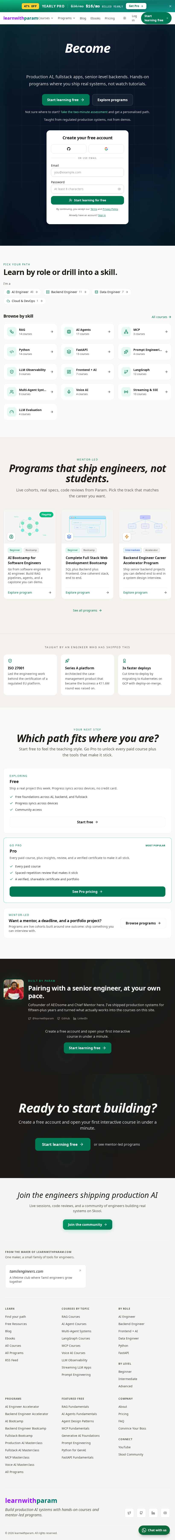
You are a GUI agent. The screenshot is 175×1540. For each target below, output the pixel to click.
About (122, 1407)
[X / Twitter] (129, 1513)
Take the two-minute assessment (84, 112)
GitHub (65, 1018)
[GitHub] (141, 1513)
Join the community (85, 1224)
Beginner (125, 1372)
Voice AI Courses (73, 1353)
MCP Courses (71, 1346)
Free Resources (16, 1324)
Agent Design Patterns (78, 1421)
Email (55, 165)
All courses (159, 317)
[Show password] (119, 189)
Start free (85, 822)
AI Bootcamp (14, 1421)
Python (123, 1346)
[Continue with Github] (68, 149)
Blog (83, 18)
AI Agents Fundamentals (79, 1414)
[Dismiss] (170, 6)
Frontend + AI (128, 1331)
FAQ (121, 1421)
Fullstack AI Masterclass (22, 1450)
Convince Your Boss (132, 1428)
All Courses (13, 1346)
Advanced (125, 1386)
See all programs (85, 610)
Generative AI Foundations (81, 1436)
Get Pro (134, 6)
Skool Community (130, 1454)
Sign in (102, 215)
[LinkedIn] (153, 1513)
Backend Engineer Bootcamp (25, 1428)
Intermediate (127, 1379)
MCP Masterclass (17, 1457)
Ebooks (95, 18)
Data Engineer (128, 1338)
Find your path (15, 1317)
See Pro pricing (85, 891)
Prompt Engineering (76, 1375)
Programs (65, 18)
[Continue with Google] (106, 149)
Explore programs (113, 99)
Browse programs (141, 923)
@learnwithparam (43, 1018)
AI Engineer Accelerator (22, 1407)
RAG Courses (71, 1317)
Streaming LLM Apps (76, 1367)
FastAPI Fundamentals (77, 1457)
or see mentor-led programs (117, 1144)
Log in (134, 18)
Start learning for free (90, 200)
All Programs (14, 1353)
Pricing (110, 18)
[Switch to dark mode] (124, 18)
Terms (93, 209)
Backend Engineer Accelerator (26, 1414)
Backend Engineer (131, 1324)
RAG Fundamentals (75, 1407)
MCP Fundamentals (75, 1428)
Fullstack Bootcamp (19, 1436)
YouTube (124, 1447)
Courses (44, 18)
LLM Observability (74, 1360)
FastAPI (123, 1353)
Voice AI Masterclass (19, 1465)
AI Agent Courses (74, 1324)
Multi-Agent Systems (76, 1331)
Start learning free (153, 18)
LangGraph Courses (76, 1338)
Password (58, 182)
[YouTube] (165, 1513)
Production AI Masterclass (23, 1443)
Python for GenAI (74, 1450)
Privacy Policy (110, 209)
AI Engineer (126, 1317)
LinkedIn (82, 1018)
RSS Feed (11, 1360)
